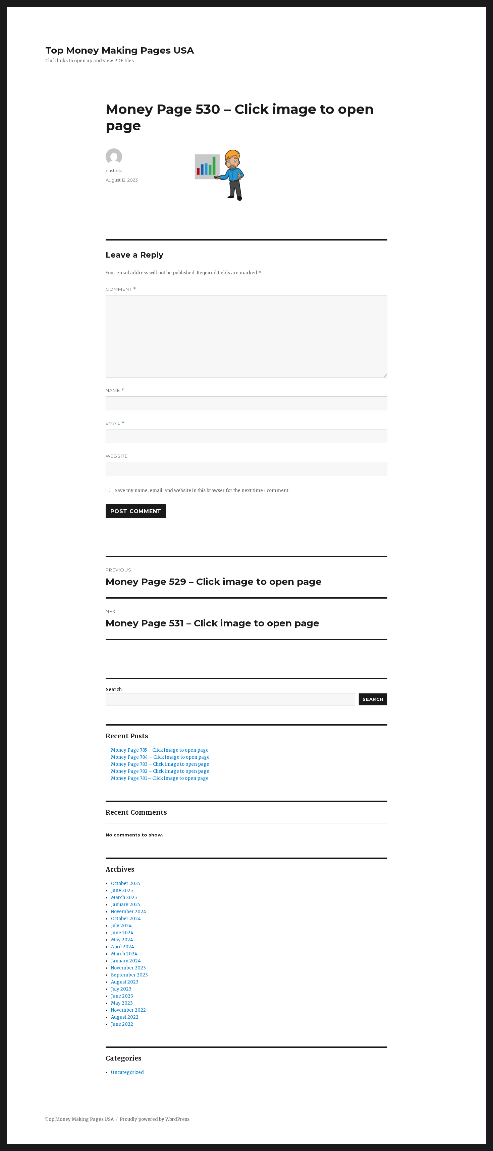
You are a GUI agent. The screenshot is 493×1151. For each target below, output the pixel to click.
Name (115, 390)
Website (117, 456)
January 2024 (126, 961)
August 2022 (125, 1017)
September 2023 (129, 975)
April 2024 (122, 947)
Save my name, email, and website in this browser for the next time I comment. (202, 490)
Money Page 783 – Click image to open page (160, 764)
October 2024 (126, 919)
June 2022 (122, 1024)
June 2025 (122, 890)
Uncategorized (127, 1072)
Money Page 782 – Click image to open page (160, 771)
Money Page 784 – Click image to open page (160, 757)
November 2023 (128, 968)
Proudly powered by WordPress (154, 1119)
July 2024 (121, 926)
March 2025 (124, 897)
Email (115, 423)
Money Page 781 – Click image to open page (160, 778)
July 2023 (121, 989)
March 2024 (124, 954)
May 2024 (122, 940)
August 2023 (125, 982)
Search (114, 689)
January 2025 (125, 904)
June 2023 (122, 996)
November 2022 (128, 1010)
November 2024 (128, 912)
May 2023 (122, 1003)
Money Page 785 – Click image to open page (160, 750)
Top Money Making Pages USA (119, 50)
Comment (121, 289)
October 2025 (125, 883)
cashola (114, 170)
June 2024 (122, 933)
